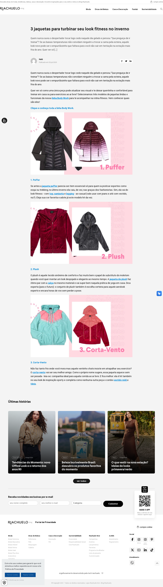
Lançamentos (94, 545)
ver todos (81, 481)
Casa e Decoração (120, 9)
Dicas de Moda (17, 457)
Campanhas (93, 539)
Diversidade (73, 539)
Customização (94, 556)
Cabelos (31, 547)
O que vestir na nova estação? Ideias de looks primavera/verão (129, 466)
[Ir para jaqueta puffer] (81, 173)
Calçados (11, 559)
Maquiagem (32, 545)
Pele (29, 542)
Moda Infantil (12, 545)
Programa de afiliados (96, 550)
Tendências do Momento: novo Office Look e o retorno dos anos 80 (31, 466)
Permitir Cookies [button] (12, 575)
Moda (88, 9)
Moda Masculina (14, 542)
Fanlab (135, 9)
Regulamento (113, 542)
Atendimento (113, 539)
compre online (158, 2)
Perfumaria (32, 539)
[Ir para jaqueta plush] (81, 263)
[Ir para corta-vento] (81, 356)
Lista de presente (95, 553)
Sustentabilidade (149, 9)
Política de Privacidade (14, 569)
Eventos (92, 542)
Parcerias (92, 547)
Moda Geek (12, 550)
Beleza (65, 457)
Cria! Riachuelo (74, 545)
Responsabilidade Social (77, 542)
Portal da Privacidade (45, 522)
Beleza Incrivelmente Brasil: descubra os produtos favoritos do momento (81, 466)
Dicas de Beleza (101, 9)
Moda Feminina (13, 539)
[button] (14, 580)
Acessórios (12, 556)
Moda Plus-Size (13, 553)
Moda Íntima (12, 547)
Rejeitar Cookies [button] (28, 575)
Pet (50, 542)
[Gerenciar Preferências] (4, 583)
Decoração (52, 539)
